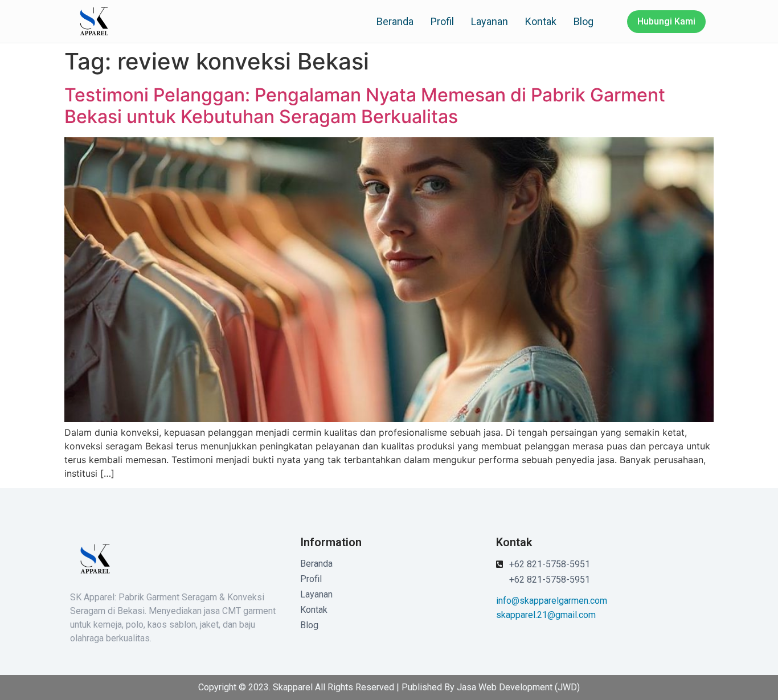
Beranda (394, 21)
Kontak (540, 21)
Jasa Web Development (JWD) (518, 687)
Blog (583, 21)
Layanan (489, 21)
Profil (442, 21)
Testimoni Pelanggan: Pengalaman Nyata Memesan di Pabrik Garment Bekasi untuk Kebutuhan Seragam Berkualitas (364, 106)
